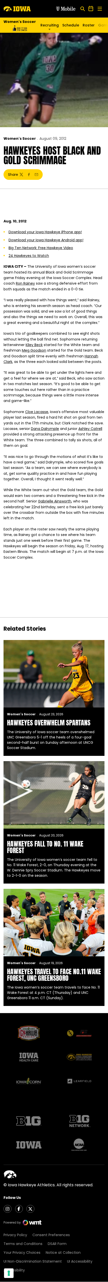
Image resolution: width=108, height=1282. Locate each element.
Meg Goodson (34, 350)
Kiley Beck (34, 344)
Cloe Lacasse (36, 411)
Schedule (70, 25)
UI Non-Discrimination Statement (33, 1261)
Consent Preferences (51, 1234)
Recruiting (49, 25)
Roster (89, 25)
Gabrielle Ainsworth (54, 501)
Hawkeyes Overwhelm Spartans (48, 723)
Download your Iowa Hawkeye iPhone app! (45, 231)
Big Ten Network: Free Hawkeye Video (41, 247)
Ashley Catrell (90, 428)
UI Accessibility (79, 1261)
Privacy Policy (15, 1234)
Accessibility (14, 1270)
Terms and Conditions (23, 1243)
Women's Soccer (20, 138)
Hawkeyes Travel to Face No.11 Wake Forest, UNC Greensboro (54, 974)
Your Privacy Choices (22, 1252)
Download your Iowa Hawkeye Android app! (46, 240)
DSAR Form (57, 1243)
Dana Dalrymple (45, 428)
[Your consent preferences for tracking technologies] (9, 1273)
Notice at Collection (63, 1252)
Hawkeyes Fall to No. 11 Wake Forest (45, 847)
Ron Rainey (25, 283)
